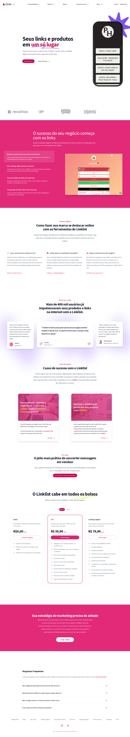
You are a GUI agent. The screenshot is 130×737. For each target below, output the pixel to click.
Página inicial (15, 719)
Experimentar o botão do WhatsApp (65, 475)
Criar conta (65, 639)
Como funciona (44, 61)
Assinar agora (65, 537)
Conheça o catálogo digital (55, 273)
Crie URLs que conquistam (94, 273)
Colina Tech (78, 429)
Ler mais (51, 438)
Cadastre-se (123, 4)
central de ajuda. (101, 677)
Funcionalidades (33, 4)
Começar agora (28, 61)
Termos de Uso (97, 719)
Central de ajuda (84, 719)
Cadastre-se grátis (27, 537)
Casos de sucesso (81, 4)
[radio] (62, 509)
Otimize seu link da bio (14, 273)
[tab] (29, 156)
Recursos (50, 4)
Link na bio (33, 719)
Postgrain (109, 719)
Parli (117, 719)
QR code (72, 719)
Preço (99, 4)
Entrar (116, 4)
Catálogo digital (45, 719)
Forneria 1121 (48, 431)
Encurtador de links (59, 719)
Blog (24, 719)
